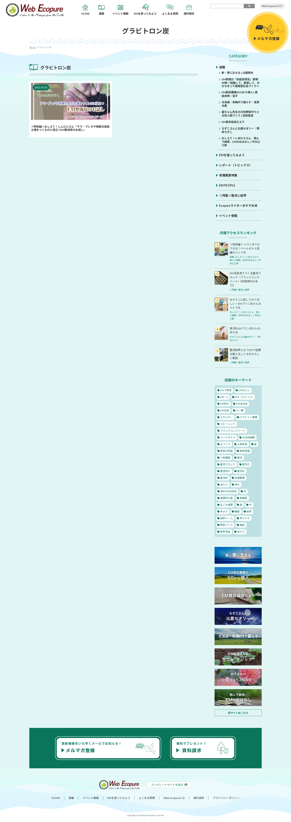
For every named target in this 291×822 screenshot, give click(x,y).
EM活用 (224, 410)
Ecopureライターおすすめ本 (238, 205)
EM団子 (224, 403)
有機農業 (240, 477)
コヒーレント (227, 423)
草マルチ (245, 518)
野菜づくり (226, 524)
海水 (237, 484)
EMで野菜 (226, 390)
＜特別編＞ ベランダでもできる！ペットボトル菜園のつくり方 (245, 248)
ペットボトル (227, 437)
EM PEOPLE (227, 185)
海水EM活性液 (228, 491)
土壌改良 (242, 444)
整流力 (246, 464)
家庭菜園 (245, 450)
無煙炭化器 (226, 497)
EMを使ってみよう (232, 155)
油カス (224, 484)
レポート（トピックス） (235, 165)
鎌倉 (242, 524)
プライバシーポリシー (226, 797)
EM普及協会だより (233, 121)
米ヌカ (224, 511)
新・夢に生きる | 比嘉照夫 (237, 72)
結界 (249, 511)
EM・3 (224, 396)
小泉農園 (225, 457)
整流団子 (225, 471)
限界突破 (225, 531)
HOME (55, 797)
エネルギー (226, 417)
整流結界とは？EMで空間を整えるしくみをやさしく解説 (245, 354)
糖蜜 (237, 511)
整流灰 (241, 471)
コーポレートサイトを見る (167, 784)
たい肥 (240, 410)
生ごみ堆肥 (226, 504)
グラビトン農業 (248, 417)
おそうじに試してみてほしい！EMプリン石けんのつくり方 (245, 303)
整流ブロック (227, 464)
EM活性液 (241, 403)
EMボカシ (244, 390)
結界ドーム (226, 518)
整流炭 (224, 477)
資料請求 (198, 797)
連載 (222, 67)
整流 (239, 457)
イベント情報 (228, 215)
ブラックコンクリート (232, 430)
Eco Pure (143, 815)
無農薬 (243, 497)
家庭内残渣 (226, 450)
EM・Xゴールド (244, 396)
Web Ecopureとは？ (272, 6)
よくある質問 (147, 797)
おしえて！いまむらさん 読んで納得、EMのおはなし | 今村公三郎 (241, 141)
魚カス (241, 531)
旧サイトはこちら (238, 712)
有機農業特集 (228, 175)
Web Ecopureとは (174, 797)
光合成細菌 (248, 437)
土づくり (225, 444)
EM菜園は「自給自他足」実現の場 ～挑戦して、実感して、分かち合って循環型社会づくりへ (241, 83)
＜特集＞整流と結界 (232, 195)
